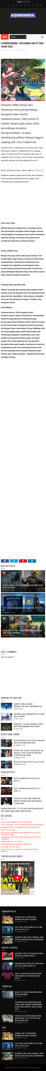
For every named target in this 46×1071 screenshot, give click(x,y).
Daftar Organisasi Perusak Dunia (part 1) (16, 844)
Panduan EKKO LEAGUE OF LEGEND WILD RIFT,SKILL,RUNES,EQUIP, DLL (29, 964)
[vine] (29, 5)
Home (5, 37)
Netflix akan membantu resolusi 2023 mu (16, 822)
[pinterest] (36, 5)
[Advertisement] (23, 203)
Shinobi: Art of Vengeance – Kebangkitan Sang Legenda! (26, 918)
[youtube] (32, 5)
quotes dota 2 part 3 (9, 830)
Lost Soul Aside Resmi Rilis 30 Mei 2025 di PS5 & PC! (22, 609)
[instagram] (17, 5)
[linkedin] (13, 5)
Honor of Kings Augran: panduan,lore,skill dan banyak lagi (28, 705)
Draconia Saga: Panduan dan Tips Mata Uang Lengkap (29, 715)
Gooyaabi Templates (35, 1067)
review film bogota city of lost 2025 (29, 762)
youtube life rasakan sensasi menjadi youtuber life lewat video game (21, 833)
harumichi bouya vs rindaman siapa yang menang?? (20, 827)
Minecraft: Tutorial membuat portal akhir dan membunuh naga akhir (29, 725)
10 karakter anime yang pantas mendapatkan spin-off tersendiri (21, 838)
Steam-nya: (39, 170)
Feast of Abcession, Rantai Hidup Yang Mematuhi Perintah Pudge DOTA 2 (28, 975)
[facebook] (6, 5)
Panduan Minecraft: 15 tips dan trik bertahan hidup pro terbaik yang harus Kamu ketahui (22, 809)
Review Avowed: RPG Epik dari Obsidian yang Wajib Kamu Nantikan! (23, 586)
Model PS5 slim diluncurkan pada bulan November (28, 993)
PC (26, 50)
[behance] (25, 5)
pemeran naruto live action (11, 841)
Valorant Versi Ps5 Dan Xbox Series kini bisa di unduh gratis (29, 954)
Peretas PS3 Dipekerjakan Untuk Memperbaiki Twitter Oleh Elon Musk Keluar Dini (28, 1018)
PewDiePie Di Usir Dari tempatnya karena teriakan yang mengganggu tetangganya (28, 801)
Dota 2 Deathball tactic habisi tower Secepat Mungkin (22, 824)
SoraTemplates (15, 1067)
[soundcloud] (40, 5)
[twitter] (9, 5)
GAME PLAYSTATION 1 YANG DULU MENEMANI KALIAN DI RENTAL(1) (19, 850)
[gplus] (20, 5)
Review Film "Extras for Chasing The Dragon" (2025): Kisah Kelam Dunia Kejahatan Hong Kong (28, 752)
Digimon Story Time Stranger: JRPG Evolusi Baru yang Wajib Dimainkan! (22, 631)
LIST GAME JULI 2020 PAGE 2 (11, 847)
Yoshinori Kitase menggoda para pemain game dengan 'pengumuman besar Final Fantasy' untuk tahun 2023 (28, 1005)
